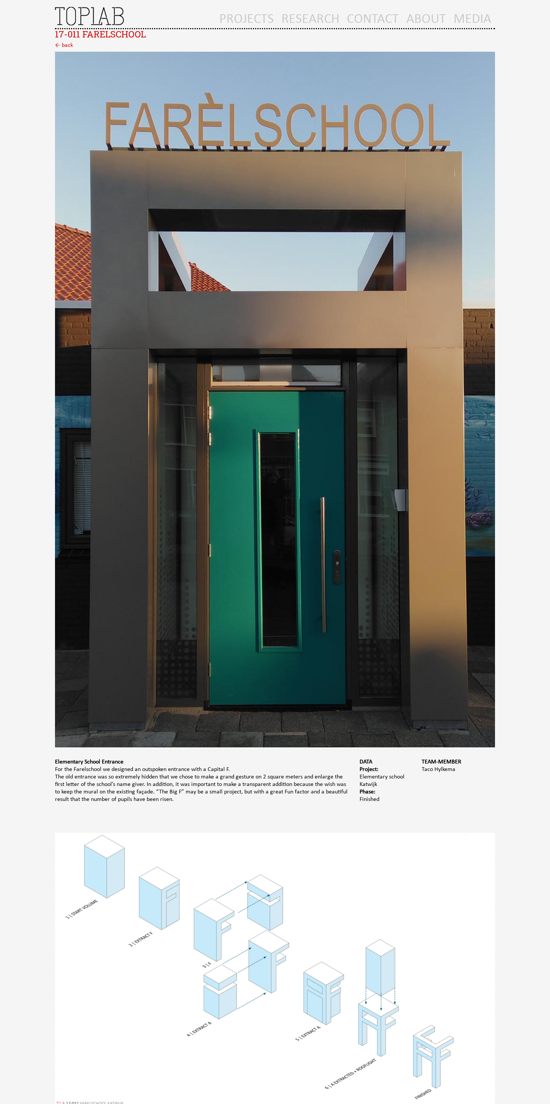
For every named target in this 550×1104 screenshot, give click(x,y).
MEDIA (472, 19)
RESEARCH (310, 19)
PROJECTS (246, 19)
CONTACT (373, 19)
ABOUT (426, 19)
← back (64, 45)
